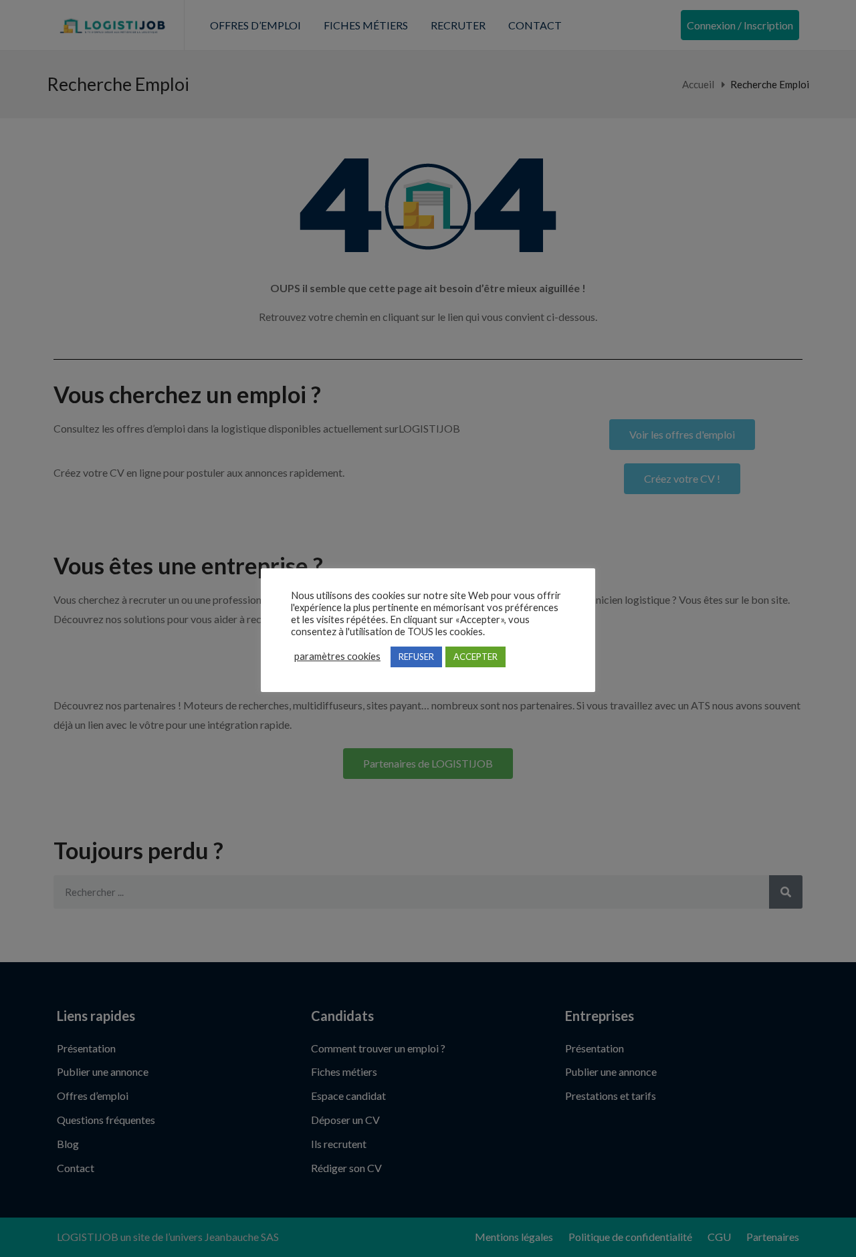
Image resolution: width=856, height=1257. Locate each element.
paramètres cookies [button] (337, 656)
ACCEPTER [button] (475, 656)
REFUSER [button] (416, 656)
